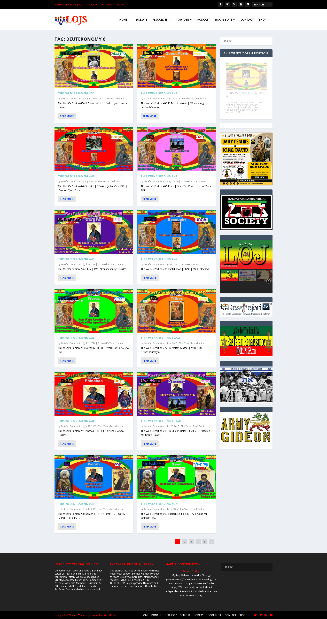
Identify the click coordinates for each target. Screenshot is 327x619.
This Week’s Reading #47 (159, 176)
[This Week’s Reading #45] (176, 232)
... (198, 541)
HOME (123, 19)
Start (245, 113)
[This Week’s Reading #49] (176, 66)
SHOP (262, 19)
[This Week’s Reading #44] (93, 311)
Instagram (92, 4)
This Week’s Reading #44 (76, 338)
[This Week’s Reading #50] (93, 66)
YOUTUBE (182, 19)
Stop (247, 113)
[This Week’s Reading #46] (93, 232)
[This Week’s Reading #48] (93, 149)
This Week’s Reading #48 (76, 176)
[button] (246, 254)
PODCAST (203, 19)
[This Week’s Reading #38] (93, 477)
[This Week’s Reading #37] (176, 477)
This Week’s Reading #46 (76, 259)
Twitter (120, 4)
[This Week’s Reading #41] (93, 394)
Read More (67, 116)
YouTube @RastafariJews (68, 4)
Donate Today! (191, 571)
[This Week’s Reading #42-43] (176, 311)
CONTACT (247, 19)
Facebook (107, 4)
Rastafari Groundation (71, 98)
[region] (246, 266)
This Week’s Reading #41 (76, 421)
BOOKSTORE (223, 19)
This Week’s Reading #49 (159, 93)
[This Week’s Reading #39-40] (176, 394)
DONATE (141, 19)
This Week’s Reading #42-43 (161, 338)
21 (205, 541)
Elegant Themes (78, 615)
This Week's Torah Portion (111, 98)
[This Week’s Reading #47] (176, 149)
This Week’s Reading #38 (76, 504)
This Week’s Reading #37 (159, 504)
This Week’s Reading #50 (76, 93)
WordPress (110, 615)
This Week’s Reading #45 (159, 259)
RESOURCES (159, 19)
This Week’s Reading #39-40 (161, 421)
